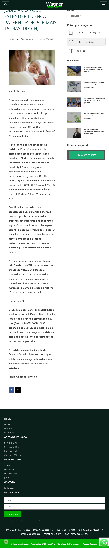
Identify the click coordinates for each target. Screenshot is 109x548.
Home (11, 38)
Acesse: (90, 543)
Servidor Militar (11, 447)
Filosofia (8, 428)
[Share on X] (18, 390)
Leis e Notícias (46, 38)
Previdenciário (11, 451)
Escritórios (9, 432)
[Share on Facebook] (11, 390)
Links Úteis (9, 488)
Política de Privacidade (69, 543)
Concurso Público (12, 455)
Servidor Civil (10, 442)
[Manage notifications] (6, 541)
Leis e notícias (85, 41)
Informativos (27, 38)
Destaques (9, 469)
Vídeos (7, 465)
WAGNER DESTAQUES (88, 32)
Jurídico (81, 51)
